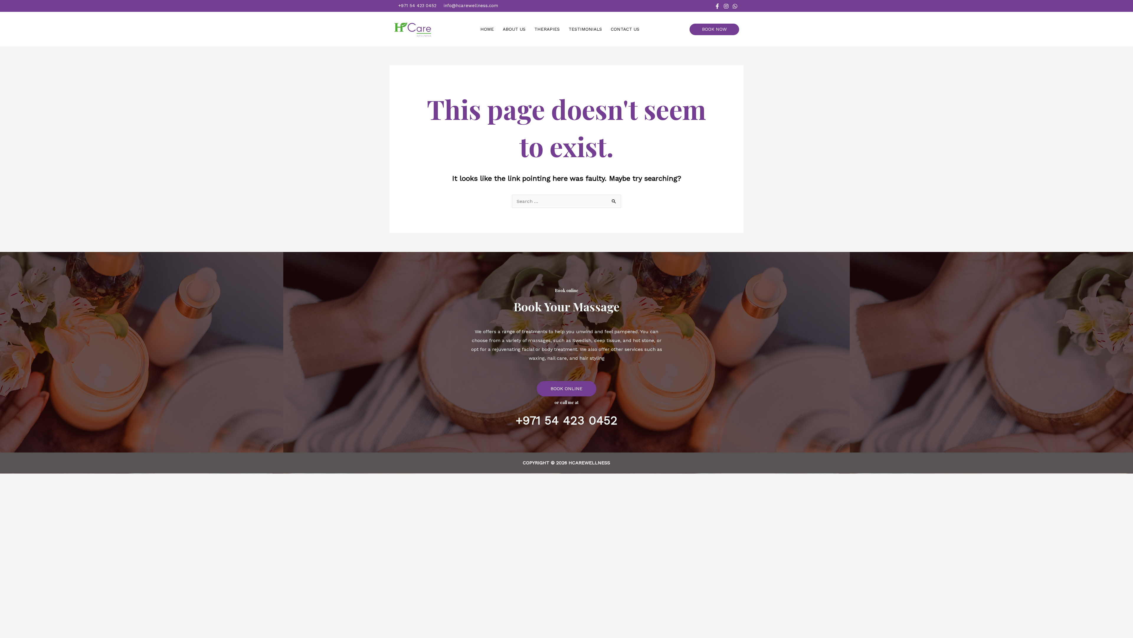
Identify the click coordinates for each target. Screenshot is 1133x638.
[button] (717, 29)
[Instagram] (726, 6)
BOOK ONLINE (566, 388)
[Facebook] (717, 6)
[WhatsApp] (735, 6)
